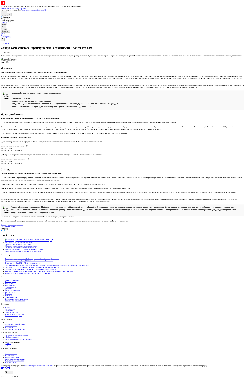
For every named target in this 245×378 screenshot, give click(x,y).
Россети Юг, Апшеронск (81, 265)
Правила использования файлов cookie (33, 10)
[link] (4, 29)
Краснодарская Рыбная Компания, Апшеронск (43, 259)
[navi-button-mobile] (3, 39)
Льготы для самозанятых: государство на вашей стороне (23, 251)
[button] (3, 33)
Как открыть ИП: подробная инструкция (18, 244)
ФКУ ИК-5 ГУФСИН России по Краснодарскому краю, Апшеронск (52, 271)
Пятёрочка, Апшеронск (32, 263)
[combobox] (9, 372)
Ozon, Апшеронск (51, 269)
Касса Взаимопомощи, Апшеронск (41, 261)
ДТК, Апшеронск (55, 267)
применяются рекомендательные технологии (38, 366)
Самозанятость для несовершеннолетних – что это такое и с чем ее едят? (28, 241)
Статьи (7, 43)
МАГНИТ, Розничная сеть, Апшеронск (37, 273)
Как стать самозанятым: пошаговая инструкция (20, 248)
